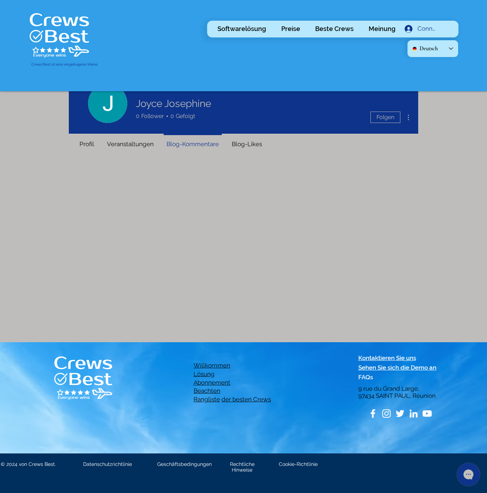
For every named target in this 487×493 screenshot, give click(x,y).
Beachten (207, 390)
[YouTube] (427, 413)
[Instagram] (386, 413)
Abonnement (212, 382)
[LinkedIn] (413, 413)
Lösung (204, 374)
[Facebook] (373, 413)
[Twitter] (400, 413)
